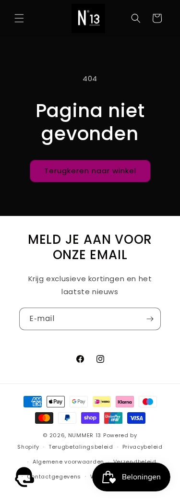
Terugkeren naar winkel (90, 171)
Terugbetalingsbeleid (80, 447)
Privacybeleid (142, 447)
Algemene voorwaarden (68, 461)
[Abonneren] (149, 319)
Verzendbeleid (134, 461)
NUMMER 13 (84, 435)
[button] (19, 18)
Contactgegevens (54, 476)
